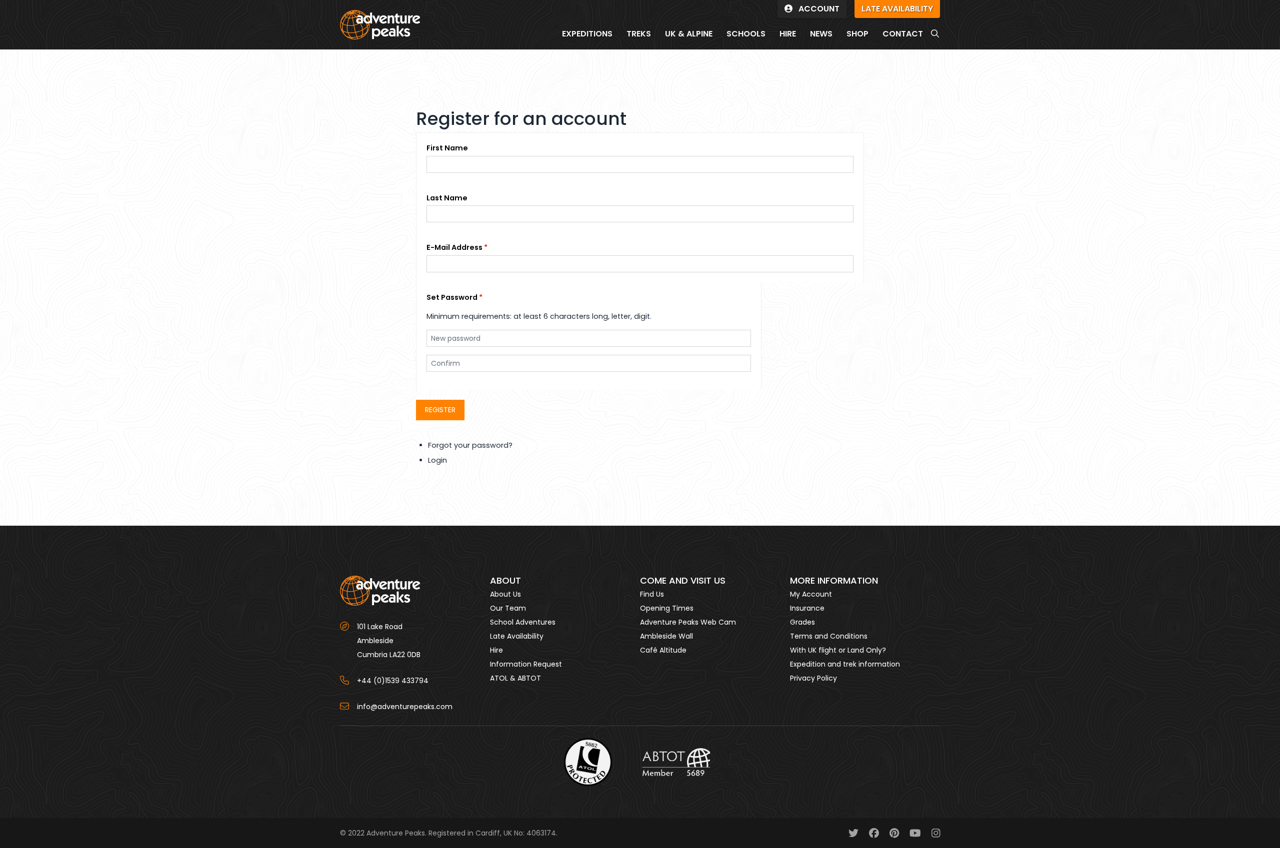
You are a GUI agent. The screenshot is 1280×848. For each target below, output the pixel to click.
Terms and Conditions (829, 636)
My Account (811, 594)
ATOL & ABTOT (515, 678)
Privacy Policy (813, 678)
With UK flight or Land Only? (838, 650)
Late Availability (517, 636)
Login (437, 460)
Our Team (508, 608)
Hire (496, 650)
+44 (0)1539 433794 (392, 681)
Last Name (447, 198)
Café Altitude (663, 650)
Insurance (807, 608)
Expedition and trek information (845, 664)
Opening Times (667, 608)
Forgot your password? (470, 445)
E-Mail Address (454, 247)
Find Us (652, 594)
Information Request (526, 664)
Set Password (452, 297)
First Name (447, 148)
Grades (802, 622)
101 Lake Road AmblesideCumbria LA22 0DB (388, 641)
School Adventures (523, 622)
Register (440, 410)
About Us (505, 594)
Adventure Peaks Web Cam (688, 622)
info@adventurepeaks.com (404, 707)
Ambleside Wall (666, 636)
